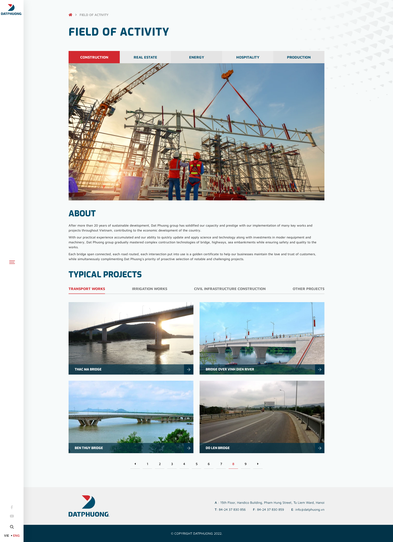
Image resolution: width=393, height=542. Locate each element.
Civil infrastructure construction (230, 289)
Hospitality (247, 57)
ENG (16, 535)
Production (299, 57)
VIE (6, 535)
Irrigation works (149, 289)
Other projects (308, 289)
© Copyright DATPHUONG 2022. (196, 533)
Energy (196, 57)
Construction (94, 57)
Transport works (87, 289)
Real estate (145, 57)
